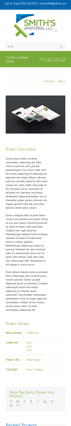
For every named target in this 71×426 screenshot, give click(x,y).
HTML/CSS (33, 333)
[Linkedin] (45, 401)
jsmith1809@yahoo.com (53, 3)
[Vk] (11, 405)
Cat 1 (49, 58)
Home (41, 58)
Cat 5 (29, 350)
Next (60, 81)
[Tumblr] (31, 401)
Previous (50, 81)
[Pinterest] (24, 401)
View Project (34, 359)
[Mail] (18, 405)
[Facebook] (10, 401)
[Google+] (38, 401)
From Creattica (35, 369)
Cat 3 (57, 58)
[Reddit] (51, 401)
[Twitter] (17, 401)
